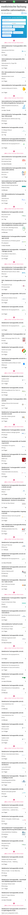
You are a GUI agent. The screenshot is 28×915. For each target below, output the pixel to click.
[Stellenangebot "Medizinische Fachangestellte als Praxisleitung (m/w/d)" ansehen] (25, 450)
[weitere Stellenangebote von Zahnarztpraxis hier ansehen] (24, 200)
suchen (14, 23)
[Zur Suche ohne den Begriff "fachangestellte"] (23, 26)
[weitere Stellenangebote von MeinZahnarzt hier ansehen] (24, 173)
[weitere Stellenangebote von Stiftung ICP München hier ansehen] (24, 546)
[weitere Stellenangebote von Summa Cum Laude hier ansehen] (24, 351)
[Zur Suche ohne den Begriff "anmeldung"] (10, 35)
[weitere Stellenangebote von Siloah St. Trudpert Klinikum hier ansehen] (24, 896)
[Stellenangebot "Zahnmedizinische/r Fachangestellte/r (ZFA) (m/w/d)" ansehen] (25, 55)
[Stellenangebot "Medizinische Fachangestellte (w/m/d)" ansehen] (25, 709)
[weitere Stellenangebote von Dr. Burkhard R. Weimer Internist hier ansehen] (24, 299)
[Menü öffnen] (26, 2)
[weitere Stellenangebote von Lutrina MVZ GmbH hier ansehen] (24, 768)
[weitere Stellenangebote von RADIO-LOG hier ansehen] (24, 460)
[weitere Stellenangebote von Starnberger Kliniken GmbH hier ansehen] (24, 885)
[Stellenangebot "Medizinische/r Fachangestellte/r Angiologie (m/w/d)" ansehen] (25, 520)
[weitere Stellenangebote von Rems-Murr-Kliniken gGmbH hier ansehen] (24, 417)
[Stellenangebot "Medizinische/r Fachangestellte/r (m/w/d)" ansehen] (25, 437)
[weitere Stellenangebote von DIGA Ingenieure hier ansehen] (24, 678)
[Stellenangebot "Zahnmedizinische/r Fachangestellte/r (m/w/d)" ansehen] (25, 343)
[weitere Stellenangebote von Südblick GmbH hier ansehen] (24, 380)
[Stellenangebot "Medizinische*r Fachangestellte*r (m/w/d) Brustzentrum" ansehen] (25, 476)
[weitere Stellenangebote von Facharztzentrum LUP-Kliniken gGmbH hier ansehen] (24, 242)
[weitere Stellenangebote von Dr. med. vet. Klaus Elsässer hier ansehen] (24, 504)
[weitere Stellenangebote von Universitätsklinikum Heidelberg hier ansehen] (24, 833)
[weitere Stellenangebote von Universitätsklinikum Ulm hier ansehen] (24, 705)
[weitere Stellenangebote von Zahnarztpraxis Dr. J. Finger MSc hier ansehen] (24, 64)
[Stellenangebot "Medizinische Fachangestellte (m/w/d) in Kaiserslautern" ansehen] (25, 772)
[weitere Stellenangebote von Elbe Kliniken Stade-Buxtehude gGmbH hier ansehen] (24, 616)
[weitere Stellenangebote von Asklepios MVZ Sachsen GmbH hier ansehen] (24, 861)
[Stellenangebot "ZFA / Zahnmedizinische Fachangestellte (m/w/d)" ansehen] (25, 81)
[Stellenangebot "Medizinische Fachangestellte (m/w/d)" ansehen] (25, 135)
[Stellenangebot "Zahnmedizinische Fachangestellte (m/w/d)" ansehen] (25, 92)
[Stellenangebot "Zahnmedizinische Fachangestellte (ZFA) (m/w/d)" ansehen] (25, 68)
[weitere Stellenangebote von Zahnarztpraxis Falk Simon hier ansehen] (24, 51)
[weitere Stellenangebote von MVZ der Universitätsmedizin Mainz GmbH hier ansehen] (24, 755)
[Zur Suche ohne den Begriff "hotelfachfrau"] (11, 32)
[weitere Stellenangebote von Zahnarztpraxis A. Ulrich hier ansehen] (24, 628)
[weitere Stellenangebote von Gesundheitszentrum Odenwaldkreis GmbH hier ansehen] (24, 689)
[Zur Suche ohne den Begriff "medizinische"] (11, 26)
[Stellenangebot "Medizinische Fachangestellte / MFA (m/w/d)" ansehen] (25, 303)
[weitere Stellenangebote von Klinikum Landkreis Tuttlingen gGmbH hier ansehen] (24, 434)
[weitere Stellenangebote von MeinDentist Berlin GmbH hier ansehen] (24, 77)
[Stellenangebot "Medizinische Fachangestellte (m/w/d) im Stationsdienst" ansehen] (25, 620)
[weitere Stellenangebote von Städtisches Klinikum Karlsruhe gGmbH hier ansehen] (24, 517)
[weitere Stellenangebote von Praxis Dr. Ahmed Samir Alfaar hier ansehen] (24, 603)
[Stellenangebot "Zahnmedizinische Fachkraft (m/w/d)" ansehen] (25, 631)
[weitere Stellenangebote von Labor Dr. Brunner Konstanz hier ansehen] (24, 585)
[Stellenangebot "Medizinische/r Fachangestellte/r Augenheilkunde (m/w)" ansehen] (25, 607)
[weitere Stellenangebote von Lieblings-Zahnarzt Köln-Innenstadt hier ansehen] (24, 404)
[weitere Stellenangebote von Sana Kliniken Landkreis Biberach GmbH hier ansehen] (24, 364)
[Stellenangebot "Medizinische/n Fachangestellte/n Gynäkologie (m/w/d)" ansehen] (25, 245)
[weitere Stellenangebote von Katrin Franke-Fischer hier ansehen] (24, 160)
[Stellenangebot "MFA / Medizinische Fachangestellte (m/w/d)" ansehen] (25, 289)
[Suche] (14, 1)
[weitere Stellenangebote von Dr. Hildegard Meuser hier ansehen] (24, 131)
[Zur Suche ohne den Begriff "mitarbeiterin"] (22, 32)
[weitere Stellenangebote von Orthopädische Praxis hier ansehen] (24, 286)
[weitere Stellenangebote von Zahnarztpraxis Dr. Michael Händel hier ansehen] (24, 186)
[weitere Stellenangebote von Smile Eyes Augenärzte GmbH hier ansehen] (24, 639)
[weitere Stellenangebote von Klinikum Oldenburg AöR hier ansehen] (24, 572)
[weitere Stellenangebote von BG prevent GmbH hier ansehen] (24, 216)
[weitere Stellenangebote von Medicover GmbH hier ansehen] (24, 491)
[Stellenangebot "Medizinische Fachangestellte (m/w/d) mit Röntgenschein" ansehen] (25, 563)
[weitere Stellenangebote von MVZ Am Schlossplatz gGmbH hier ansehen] (24, 793)
